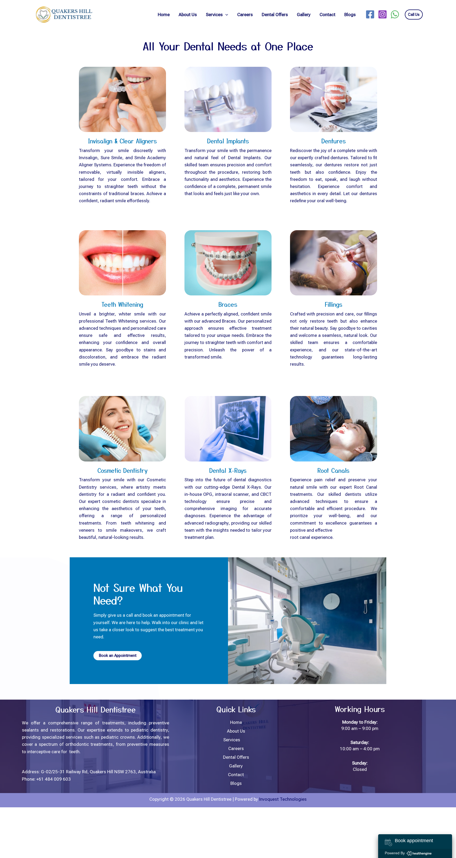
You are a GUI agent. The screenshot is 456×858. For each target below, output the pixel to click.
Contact (327, 14)
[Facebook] (370, 14)
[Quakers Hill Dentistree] (63, 14)
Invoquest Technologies (283, 799)
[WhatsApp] (395, 14)
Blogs (350, 14)
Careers (245, 14)
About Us (188, 14)
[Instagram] (382, 14)
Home (164, 14)
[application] (225, 14)
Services (214, 14)
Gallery (304, 14)
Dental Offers (275, 14)
